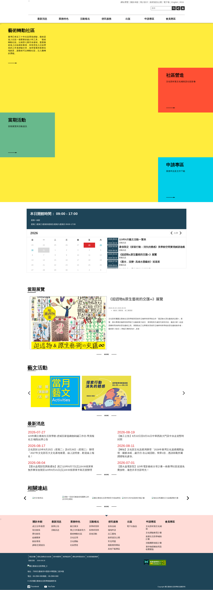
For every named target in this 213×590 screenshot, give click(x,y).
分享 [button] (178, 8)
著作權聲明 (57, 557)
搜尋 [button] (174, 8)
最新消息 (42, 18)
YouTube (51, 586)
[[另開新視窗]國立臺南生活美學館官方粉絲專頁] (91, 498)
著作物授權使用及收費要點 (154, 548)
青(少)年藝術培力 (77, 530)
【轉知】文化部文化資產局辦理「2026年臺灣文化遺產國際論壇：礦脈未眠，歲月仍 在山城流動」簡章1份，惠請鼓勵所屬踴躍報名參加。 (150, 451)
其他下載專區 (114, 549)
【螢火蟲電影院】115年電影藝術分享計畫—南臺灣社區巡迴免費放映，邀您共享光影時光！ (151, 466)
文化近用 (74, 537)
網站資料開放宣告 (79, 557)
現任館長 (36, 530)
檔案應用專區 (114, 545)
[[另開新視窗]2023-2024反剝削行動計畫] (121, 498)
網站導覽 (125, 2)
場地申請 (112, 530)
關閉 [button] (106, 516)
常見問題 (112, 541)
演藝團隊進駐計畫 (154, 543)
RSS (182, 2)
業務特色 (64, 18)
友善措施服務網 (92, 557)
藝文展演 (74, 526)
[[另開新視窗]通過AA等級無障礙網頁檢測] (157, 563)
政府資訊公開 (156, 2)
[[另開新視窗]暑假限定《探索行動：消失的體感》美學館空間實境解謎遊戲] (106, 393)
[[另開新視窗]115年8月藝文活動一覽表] (55, 391)
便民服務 (106, 18)
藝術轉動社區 (76, 534)
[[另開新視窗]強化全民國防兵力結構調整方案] (151, 498)
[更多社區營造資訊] (185, 107)
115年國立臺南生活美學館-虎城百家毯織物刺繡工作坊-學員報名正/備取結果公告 (61, 435)
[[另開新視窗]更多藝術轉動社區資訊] (27, 63)
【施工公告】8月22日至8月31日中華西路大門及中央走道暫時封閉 (150, 435)
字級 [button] (183, 8)
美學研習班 (94, 526)
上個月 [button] (171, 233)
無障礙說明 (67, 557)
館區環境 (36, 541)
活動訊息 (55, 530)
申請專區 (149, 18)
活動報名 (85, 18)
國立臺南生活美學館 (46, 6)
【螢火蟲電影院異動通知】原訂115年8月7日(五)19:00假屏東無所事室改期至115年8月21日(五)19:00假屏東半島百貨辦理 (60, 466)
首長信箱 (112, 526)
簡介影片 (144, 2)
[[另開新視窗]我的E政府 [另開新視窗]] (146, 562)
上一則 (29, 393)
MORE (106, 354)
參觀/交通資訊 (38, 545)
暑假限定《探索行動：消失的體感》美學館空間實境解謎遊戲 (152, 247)
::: (29, 1)
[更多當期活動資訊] (27, 152)
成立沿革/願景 (38, 526)
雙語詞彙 (32, 557)
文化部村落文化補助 (154, 527)
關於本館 (134, 2)
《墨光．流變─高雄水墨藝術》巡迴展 (139, 261)
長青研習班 (94, 530)
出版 (127, 18)
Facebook (35, 586)
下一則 (183, 393)
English (174, 2)
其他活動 (93, 534)
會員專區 (171, 18)
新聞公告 (55, 526)
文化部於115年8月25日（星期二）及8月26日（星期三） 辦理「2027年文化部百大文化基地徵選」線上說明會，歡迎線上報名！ (61, 451)
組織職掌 (36, 537)
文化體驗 (74, 541)
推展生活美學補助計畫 (154, 537)
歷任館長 (36, 534)
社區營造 (74, 545)
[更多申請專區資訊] (185, 197)
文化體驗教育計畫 (154, 533)
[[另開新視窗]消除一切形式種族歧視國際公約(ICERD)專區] (61, 498)
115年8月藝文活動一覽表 (132, 239)
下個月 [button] (180, 233)
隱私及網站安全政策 (44, 557)
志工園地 (112, 534)
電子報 (167, 2)
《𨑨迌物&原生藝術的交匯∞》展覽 (138, 254)
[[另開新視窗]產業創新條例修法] (181, 498)
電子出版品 (132, 526)
